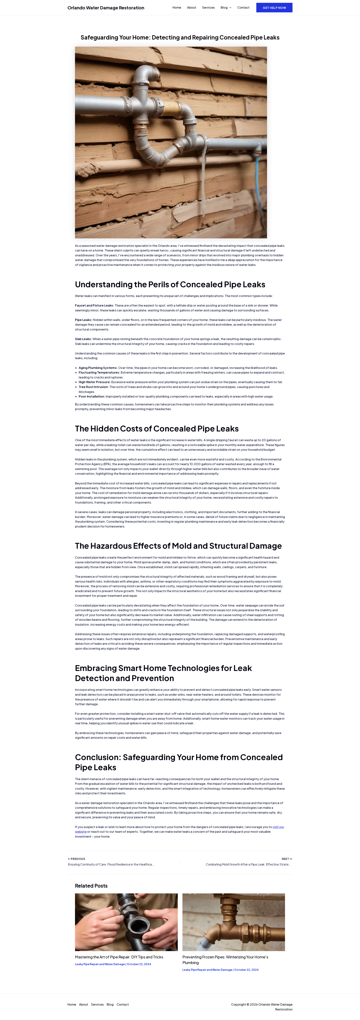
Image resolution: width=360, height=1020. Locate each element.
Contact (243, 7)
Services (208, 7)
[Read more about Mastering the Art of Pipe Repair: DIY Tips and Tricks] (126, 922)
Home (176, 7)
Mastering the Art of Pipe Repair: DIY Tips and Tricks (119, 956)
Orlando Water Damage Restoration (106, 7)
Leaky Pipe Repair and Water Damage (100, 964)
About (191, 7)
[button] (229, 7)
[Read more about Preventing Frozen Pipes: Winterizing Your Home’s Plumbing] (233, 922)
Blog (224, 7)
